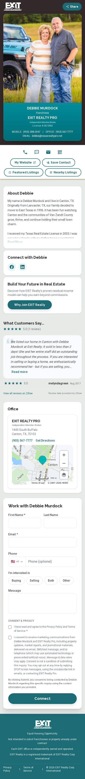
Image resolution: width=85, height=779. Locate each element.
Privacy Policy (7, 769)
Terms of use (38, 483)
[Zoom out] (64, 463)
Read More (15, 241)
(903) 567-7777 (64, 131)
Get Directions (45, 440)
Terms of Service (28, 769)
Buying (16, 580)
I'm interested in (19, 573)
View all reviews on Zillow (18, 393)
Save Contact (61, 162)
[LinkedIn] (22, 267)
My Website (23, 162)
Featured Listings (26, 172)
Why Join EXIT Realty (29, 304)
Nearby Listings (65, 172)
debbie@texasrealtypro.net (47, 135)
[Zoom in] (64, 455)
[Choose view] (64, 475)
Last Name (51, 515)
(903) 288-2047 (31, 131)
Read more (20, 372)
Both (51, 580)
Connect (42, 698)
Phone (12, 553)
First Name (16, 515)
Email (13, 534)
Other (66, 580)
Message (14, 590)
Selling (34, 580)
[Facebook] (12, 267)
